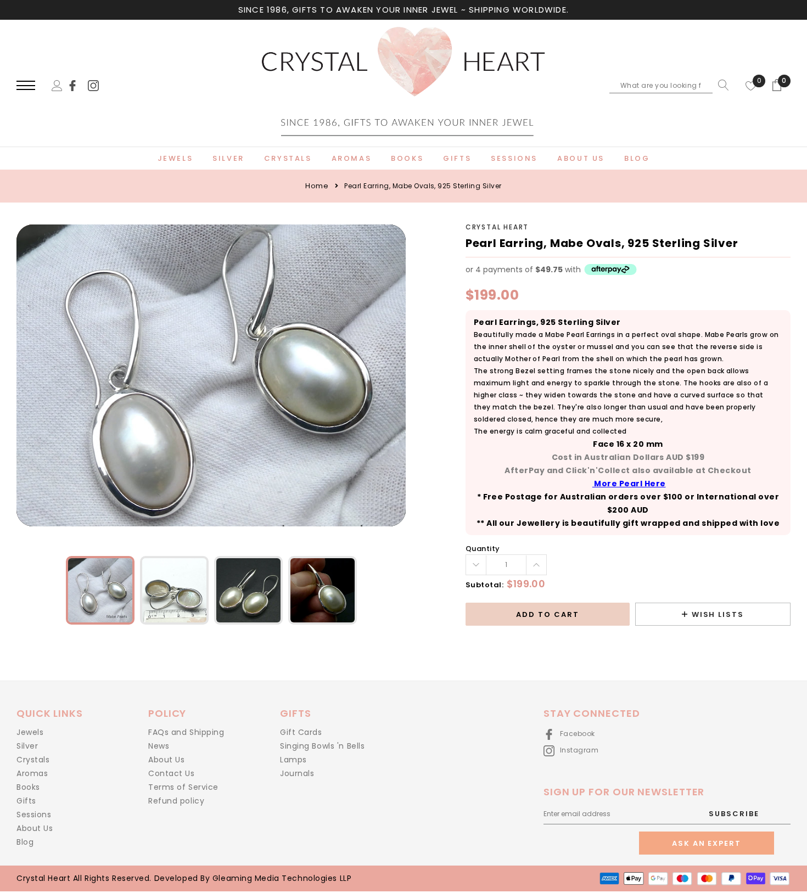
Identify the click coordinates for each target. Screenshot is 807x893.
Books (28, 787)
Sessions (33, 814)
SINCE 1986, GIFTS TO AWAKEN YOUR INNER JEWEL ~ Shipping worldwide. (403, 9)
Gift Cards (301, 732)
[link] (77, 84)
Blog (24, 841)
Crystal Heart (497, 227)
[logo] (403, 86)
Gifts (26, 800)
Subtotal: (485, 585)
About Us (34, 828)
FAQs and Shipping (186, 732)
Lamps (293, 759)
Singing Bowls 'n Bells (322, 745)
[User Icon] (57, 84)
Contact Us (171, 773)
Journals (297, 773)
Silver (27, 745)
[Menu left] (25, 86)
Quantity (483, 548)
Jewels (29, 732)
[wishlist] (751, 85)
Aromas (32, 773)
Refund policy (176, 800)
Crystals (32, 759)
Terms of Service (183, 787)
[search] (721, 85)
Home (316, 186)
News (158, 745)
